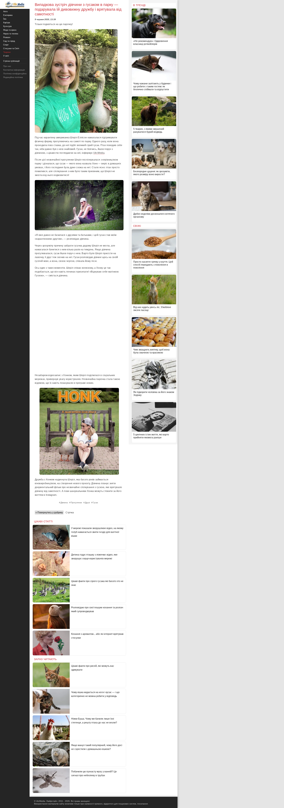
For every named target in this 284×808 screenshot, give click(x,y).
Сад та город (9, 41)
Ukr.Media (98, 153)
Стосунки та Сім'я (11, 48)
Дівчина (64, 502)
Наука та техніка (10, 34)
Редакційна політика (13, 77)
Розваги (6, 37)
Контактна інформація (14, 70)
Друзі (87, 502)
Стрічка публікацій (11, 61)
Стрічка (70, 512)
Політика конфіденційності (16, 73)
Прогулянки (76, 502)
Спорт (6, 45)
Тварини (7, 52)
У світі (6, 56)
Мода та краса (9, 30)
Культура (7, 26)
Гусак (95, 502)
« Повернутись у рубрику (49, 512)
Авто (5, 11)
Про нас (7, 66)
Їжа (4, 19)
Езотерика (7, 15)
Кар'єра (6, 22)
